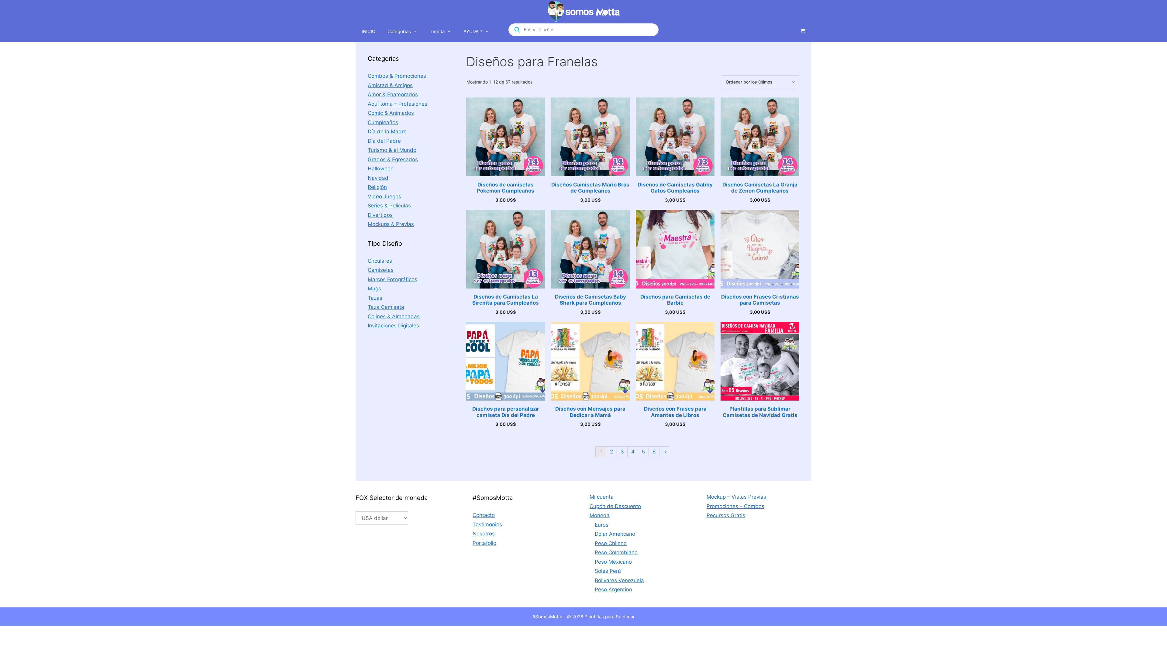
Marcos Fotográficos (392, 279)
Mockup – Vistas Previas (736, 497)
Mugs (374, 288)
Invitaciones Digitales (393, 326)
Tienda (437, 31)
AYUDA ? (472, 31)
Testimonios (487, 524)
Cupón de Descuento (615, 506)
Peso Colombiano (616, 552)
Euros (601, 525)
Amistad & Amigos (390, 85)
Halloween (381, 169)
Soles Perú (608, 571)
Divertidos (380, 215)
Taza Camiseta (386, 307)
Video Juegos (384, 196)
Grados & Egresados (393, 159)
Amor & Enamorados (393, 94)
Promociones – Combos (735, 506)
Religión (377, 187)
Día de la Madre (387, 131)
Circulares (380, 261)
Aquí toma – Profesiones (397, 104)
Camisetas (381, 270)
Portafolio (484, 543)
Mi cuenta (602, 497)
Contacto (484, 515)
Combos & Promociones (397, 76)
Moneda (600, 515)
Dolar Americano (615, 534)
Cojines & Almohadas (394, 316)
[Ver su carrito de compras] (802, 31)
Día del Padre (384, 141)
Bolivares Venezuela (619, 580)
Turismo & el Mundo (392, 150)
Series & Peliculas (389, 206)
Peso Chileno (611, 543)
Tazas (375, 298)
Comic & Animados (391, 113)
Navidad (378, 178)
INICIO (368, 31)
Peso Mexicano (613, 562)
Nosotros (484, 534)
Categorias (399, 31)
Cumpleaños (383, 122)
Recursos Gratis (726, 515)
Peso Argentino (613, 589)
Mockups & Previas (391, 224)
